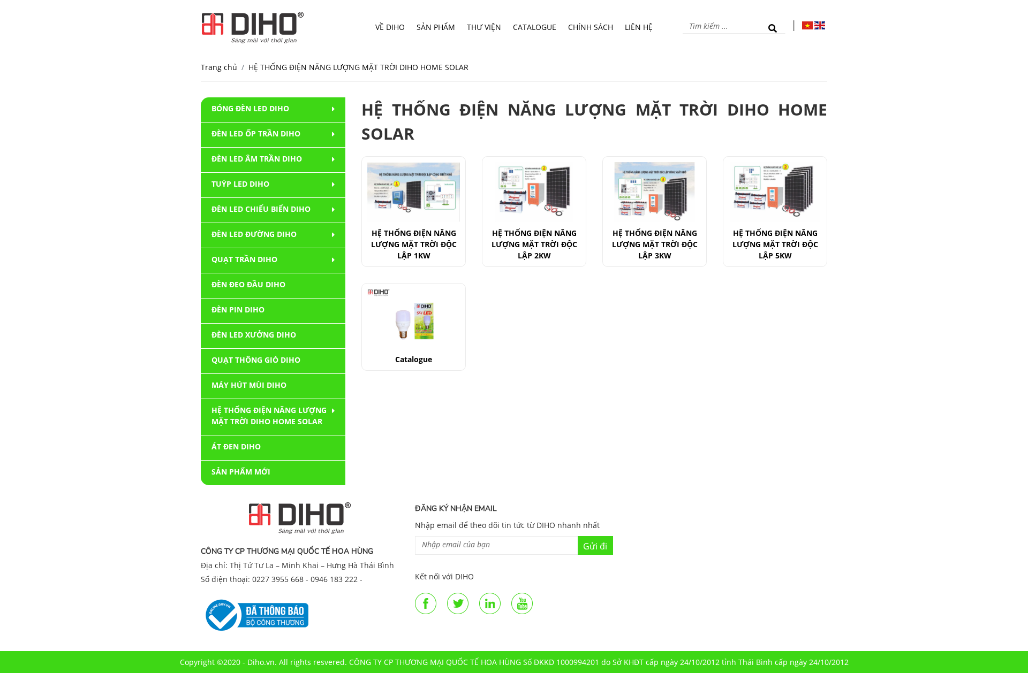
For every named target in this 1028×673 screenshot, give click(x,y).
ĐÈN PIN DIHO (237, 309)
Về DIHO (390, 27)
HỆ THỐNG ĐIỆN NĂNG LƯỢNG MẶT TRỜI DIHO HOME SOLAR (358, 67)
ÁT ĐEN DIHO (236, 446)
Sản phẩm (436, 27)
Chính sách (590, 27)
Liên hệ (639, 27)
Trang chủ (219, 67)
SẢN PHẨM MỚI (240, 471)
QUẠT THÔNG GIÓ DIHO (255, 360)
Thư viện (484, 27)
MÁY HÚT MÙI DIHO (248, 385)
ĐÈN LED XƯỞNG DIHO (253, 335)
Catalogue (534, 27)
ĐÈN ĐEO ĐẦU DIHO (248, 284)
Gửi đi (595, 546)
